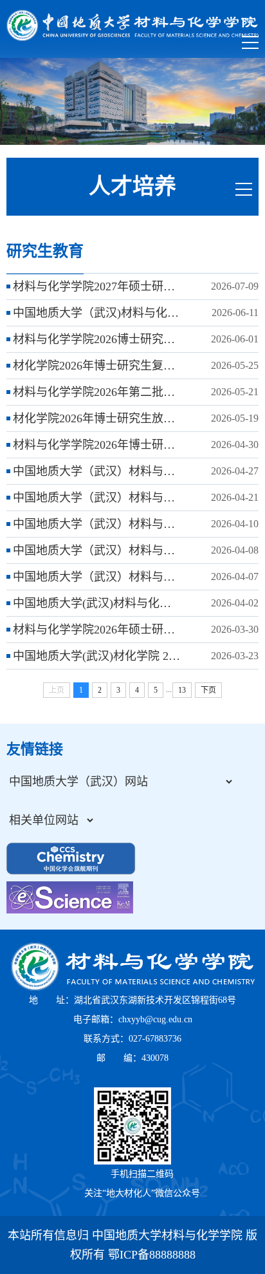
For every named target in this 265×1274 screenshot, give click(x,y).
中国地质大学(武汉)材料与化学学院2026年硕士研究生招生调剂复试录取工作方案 (97, 603)
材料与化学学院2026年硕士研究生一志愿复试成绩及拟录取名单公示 (97, 629)
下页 (208, 690)
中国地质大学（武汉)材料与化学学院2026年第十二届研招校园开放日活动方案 (97, 312)
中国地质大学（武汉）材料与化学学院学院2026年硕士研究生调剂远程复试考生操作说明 (97, 576)
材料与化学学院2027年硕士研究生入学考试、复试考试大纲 (97, 286)
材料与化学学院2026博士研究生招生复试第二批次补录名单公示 (97, 339)
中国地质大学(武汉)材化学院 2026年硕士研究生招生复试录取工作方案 (97, 656)
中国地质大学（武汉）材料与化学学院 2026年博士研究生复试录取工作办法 (97, 497)
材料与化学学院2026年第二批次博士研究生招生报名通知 (97, 392)
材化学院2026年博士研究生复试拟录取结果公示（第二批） (97, 365)
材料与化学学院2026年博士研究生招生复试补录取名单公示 (97, 444)
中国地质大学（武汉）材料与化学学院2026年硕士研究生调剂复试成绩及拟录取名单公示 (97, 524)
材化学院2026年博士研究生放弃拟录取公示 (97, 418)
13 (182, 690)
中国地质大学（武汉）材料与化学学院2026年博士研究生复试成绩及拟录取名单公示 (97, 471)
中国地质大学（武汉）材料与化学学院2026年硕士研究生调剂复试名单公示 (97, 550)
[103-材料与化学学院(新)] (132, 25)
